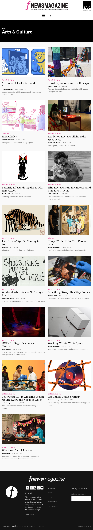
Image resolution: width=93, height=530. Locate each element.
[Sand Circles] (23, 115)
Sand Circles (9, 136)
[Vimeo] (41, 487)
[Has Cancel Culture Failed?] (69, 375)
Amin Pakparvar (53, 194)
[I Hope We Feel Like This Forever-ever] (69, 220)
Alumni (51, 238)
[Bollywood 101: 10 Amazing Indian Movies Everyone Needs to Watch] (23, 375)
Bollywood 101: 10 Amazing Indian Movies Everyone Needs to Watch (23, 398)
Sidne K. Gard (52, 86)
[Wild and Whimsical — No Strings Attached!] (23, 271)
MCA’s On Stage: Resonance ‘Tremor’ (18, 344)
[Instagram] (38, 487)
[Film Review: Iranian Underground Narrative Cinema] (69, 166)
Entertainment (8, 393)
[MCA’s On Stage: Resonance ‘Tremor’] (23, 322)
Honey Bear (6, 194)
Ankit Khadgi (6, 403)
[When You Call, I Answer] (23, 429)
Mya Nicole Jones (54, 143)
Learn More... (30, 514)
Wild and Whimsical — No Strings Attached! (22, 293)
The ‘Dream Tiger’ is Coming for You (21, 242)
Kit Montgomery (53, 400)
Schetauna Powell (54, 247)
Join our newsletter (78, 494)
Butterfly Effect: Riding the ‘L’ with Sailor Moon (22, 189)
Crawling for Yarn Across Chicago (68, 83)
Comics (5, 133)
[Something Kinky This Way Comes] (69, 271)
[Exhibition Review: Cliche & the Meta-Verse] (69, 115)
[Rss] (27, 487)
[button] (50, 15)
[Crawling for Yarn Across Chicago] (69, 62)
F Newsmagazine (7, 89)
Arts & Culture (8, 80)
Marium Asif (6, 453)
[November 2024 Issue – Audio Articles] (23, 62)
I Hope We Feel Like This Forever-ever (68, 242)
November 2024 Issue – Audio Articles (19, 84)
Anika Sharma (6, 349)
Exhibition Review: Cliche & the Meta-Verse (67, 138)
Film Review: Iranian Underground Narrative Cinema (69, 189)
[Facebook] (31, 487)
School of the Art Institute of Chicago (30, 526)
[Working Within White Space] (69, 322)
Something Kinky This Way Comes (69, 292)
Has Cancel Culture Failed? (64, 396)
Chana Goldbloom (8, 139)
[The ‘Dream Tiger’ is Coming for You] (23, 220)
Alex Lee (5, 247)
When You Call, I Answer (17, 450)
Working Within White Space (65, 343)
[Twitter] (34, 487)
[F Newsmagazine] (87, 6)
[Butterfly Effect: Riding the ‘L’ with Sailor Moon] (23, 166)
